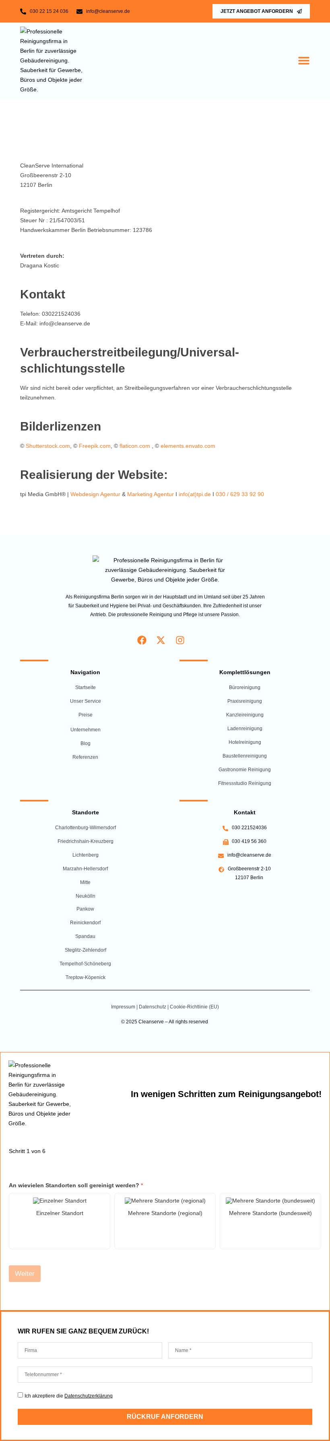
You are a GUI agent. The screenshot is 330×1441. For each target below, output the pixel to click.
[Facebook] (141, 640)
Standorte (85, 812)
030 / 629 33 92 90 (240, 494)
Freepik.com (95, 446)
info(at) (188, 494)
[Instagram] (180, 640)
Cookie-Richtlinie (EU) (194, 1007)
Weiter (25, 1273)
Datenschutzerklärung (88, 1396)
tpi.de (204, 494)
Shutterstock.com (48, 446)
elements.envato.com (188, 446)
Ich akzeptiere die (69, 1396)
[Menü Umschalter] (304, 60)
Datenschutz (152, 1007)
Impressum (123, 1007)
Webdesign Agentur (95, 494)
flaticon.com (135, 446)
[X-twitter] (161, 640)
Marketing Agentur (150, 494)
